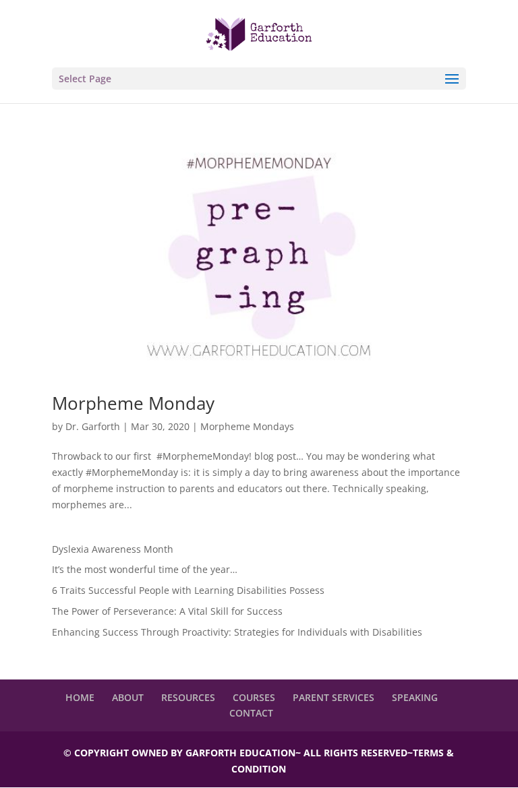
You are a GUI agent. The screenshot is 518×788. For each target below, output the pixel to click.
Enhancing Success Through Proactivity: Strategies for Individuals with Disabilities (237, 632)
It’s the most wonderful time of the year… (144, 569)
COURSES (254, 697)
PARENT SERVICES (333, 697)
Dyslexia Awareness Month (112, 549)
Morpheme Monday (133, 403)
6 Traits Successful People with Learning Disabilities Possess (188, 590)
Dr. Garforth (92, 426)
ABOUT (128, 697)
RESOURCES (188, 697)
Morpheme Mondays (247, 426)
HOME (79, 697)
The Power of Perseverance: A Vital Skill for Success (167, 611)
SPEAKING (415, 697)
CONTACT (251, 712)
